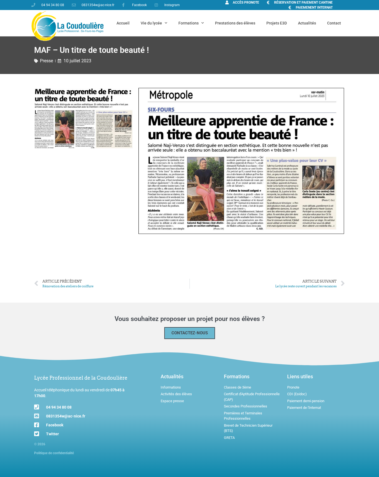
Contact (334, 23)
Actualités (307, 23)
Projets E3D (276, 23)
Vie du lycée (151, 23)
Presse (46, 60)
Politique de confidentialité (54, 453)
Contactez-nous (189, 332)
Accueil (123, 23)
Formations (188, 23)
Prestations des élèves (235, 23)
